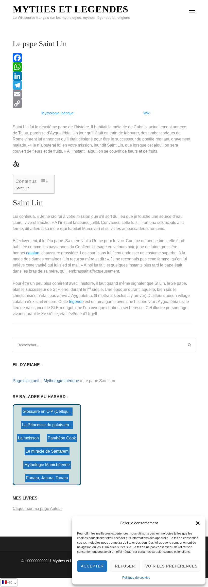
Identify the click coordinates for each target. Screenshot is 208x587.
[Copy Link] (102, 103)
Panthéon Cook (62, 438)
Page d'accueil (26, 381)
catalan (32, 253)
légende (76, 301)
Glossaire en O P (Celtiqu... (47, 411)
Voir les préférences (171, 566)
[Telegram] (102, 85)
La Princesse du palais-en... (47, 425)
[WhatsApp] (102, 67)
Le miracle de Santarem (47, 451)
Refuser (125, 566)
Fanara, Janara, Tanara (47, 478)
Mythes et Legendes (70, 9)
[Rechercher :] (83, 345)
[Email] (102, 94)
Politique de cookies (136, 577)
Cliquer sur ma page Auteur (37, 508)
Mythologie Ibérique (61, 381)
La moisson (28, 438)
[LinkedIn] (102, 76)
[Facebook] (102, 57)
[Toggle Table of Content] (44, 181)
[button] (197, 523)
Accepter (92, 566)
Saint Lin (22, 188)
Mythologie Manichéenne (47, 465)
